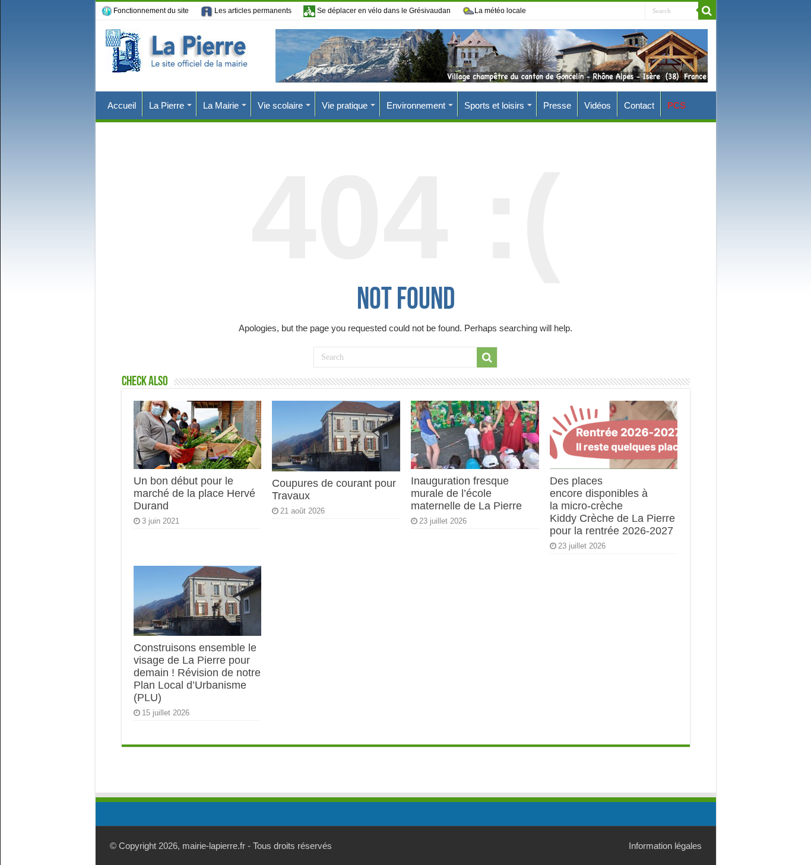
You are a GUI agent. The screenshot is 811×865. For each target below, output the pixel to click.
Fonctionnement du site (151, 11)
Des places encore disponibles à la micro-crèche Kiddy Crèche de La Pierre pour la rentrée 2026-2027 (612, 506)
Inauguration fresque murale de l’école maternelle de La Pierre (466, 493)
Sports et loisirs (494, 105)
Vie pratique (345, 105)
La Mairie (221, 105)
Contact (639, 105)
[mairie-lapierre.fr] (406, 55)
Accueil (121, 105)
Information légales (665, 846)
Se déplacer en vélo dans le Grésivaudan (383, 11)
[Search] (707, 11)
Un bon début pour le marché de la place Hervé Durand (194, 493)
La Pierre (166, 105)
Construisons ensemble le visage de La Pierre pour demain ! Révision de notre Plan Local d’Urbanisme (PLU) (197, 673)
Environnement (416, 105)
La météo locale (500, 11)
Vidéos (597, 105)
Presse (557, 105)
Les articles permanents (252, 11)
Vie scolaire (280, 105)
